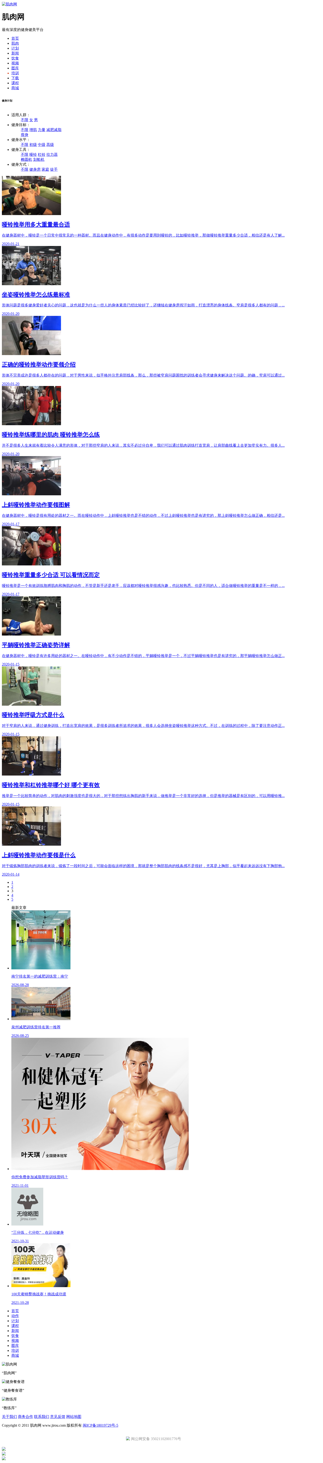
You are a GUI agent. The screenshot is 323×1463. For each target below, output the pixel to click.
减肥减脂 (53, 130)
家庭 (45, 169)
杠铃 (41, 155)
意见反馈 (57, 1417)
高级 (50, 145)
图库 (15, 68)
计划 (15, 48)
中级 (41, 145)
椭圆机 (26, 159)
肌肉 (15, 43)
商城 (15, 88)
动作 (15, 1316)
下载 (15, 78)
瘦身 (24, 135)
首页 (15, 38)
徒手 (54, 169)
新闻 (15, 53)
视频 (15, 63)
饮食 (15, 58)
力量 (41, 130)
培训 (15, 73)
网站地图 (73, 1417)
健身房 (35, 169)
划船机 (38, 159)
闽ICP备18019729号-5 (100, 1425)
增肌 (33, 130)
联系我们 (41, 1417)
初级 (33, 145)
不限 (24, 120)
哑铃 (33, 155)
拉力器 (52, 155)
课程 (15, 83)
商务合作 (25, 1417)
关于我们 (9, 1417)
